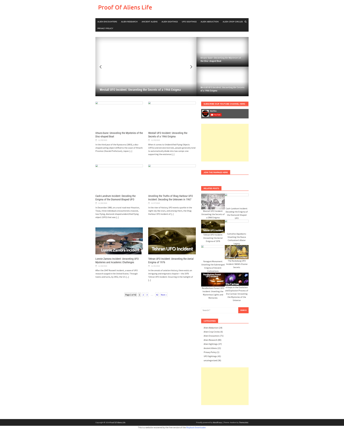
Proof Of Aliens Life (125, 7)
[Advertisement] (225, 142)
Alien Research (129, 21)
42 (157, 294)
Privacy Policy (105, 28)
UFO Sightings (189, 21)
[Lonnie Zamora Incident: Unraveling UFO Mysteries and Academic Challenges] (119, 240)
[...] (131, 151)
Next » (164, 294)
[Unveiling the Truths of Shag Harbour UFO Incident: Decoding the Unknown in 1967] (172, 177)
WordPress (217, 422)
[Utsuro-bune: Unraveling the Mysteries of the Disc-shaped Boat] (119, 114)
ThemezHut (243, 422)
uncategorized (210, 360)
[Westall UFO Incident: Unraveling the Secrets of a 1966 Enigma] (172, 114)
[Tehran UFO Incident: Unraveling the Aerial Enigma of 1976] (172, 240)
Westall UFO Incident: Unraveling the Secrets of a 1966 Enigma (222, 89)
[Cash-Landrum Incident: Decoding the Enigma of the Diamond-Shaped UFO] (119, 177)
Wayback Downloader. (196, 427)
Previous (102, 66)
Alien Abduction (210, 21)
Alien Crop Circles (233, 21)
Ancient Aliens (149, 21)
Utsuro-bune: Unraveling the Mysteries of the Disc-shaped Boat (220, 59)
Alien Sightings (170, 21)
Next (189, 66)
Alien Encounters (107, 21)
